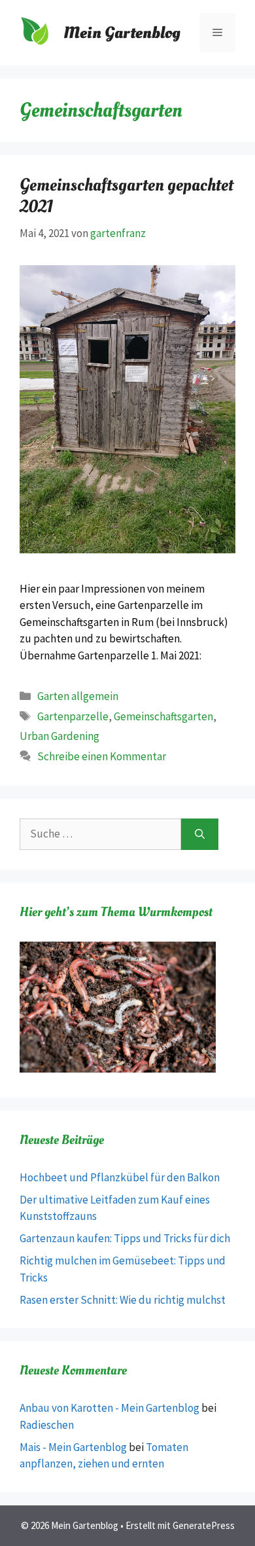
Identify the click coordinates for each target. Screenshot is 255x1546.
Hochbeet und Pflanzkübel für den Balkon (120, 1177)
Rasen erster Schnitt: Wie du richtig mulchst (123, 1300)
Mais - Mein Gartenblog (73, 1447)
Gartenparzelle (73, 716)
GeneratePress (204, 1525)
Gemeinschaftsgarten (163, 716)
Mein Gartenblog (121, 33)
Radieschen (47, 1425)
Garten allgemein (77, 696)
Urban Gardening (59, 736)
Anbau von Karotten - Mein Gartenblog (109, 1408)
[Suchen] (199, 834)
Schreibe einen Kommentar (101, 756)
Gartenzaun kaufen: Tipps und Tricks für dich (125, 1238)
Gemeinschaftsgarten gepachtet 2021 (126, 195)
